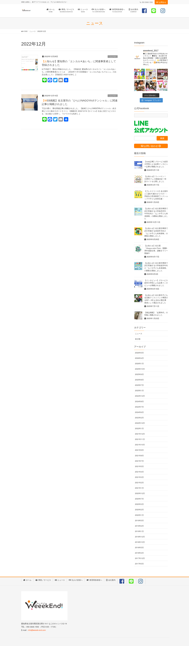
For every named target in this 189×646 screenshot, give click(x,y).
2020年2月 (139, 509)
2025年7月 (139, 385)
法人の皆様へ (77, 580)
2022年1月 (139, 428)
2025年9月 (139, 374)
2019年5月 (139, 520)
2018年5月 (139, 547)
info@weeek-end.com (37, 630)
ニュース (113, 56)
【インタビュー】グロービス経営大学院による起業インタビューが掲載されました (156, 282)
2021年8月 (139, 455)
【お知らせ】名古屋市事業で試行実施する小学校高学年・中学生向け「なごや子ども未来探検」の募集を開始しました (156, 213)
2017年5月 (139, 563)
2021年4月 (139, 471)
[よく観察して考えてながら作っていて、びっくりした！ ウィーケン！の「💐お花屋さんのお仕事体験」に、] (139, 85)
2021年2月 (139, 482)
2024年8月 (139, 401)
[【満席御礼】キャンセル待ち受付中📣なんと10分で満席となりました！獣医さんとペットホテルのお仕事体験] (151, 74)
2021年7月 (139, 461)
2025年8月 (139, 379)
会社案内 (111, 580)
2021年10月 (140, 444)
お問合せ (162, 2)
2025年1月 (139, 390)
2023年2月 (139, 417)
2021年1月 (139, 488)
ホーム (28, 580)
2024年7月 (139, 406)
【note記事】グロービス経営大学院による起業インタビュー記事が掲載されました (156, 164)
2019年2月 (139, 526)
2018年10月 (140, 542)
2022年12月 (140, 423)
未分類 (137, 339)
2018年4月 (139, 553)
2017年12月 (140, 558)
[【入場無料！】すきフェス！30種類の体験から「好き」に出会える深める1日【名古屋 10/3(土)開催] (139, 74)
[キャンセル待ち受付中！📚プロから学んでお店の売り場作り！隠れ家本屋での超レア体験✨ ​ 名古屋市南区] (162, 74)
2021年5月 (139, 466)
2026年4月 (139, 358)
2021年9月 (139, 450)
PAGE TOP (182, 624)
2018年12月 (140, 536)
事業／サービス (44, 580)
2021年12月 (140, 433)
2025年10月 (140, 369)
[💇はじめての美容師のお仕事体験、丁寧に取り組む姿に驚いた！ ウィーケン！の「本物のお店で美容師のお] (151, 85)
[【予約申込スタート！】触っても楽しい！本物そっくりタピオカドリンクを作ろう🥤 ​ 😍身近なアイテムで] (162, 85)
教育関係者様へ (95, 580)
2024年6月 (139, 412)
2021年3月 (139, 477)
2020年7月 (139, 498)
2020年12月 (140, 493)
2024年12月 (140, 396)
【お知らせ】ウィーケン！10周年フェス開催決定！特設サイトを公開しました (155, 178)
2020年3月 (139, 504)
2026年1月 (139, 363)
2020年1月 (139, 515)
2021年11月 (140, 439)
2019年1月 (139, 531)
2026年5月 (139, 352)
